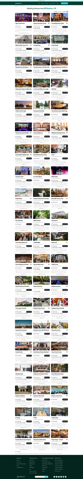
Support (43, 471)
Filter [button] (56, 11)
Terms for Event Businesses (21, 463)
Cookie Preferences (20, 467)
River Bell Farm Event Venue (40, 154)
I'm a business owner (41, 0)
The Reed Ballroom (38, 133)
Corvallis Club (36, 45)
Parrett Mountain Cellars (57, 374)
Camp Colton (54, 417)
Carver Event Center (56, 352)
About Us (18, 460)
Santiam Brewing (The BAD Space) (24, 133)
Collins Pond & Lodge (20, 111)
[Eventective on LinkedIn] (65, 477)
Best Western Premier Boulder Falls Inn (42, 352)
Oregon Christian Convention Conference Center (63, 67)
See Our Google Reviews (59, 460)
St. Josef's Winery (37, 176)
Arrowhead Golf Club (38, 111)
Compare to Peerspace (58, 467)
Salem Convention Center (39, 23)
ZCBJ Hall (53, 89)
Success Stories (44, 467)
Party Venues (31, 460)
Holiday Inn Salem (55, 286)
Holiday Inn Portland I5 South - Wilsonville (43, 374)
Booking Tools (44, 465)
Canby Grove (54, 264)
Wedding (42, 3)
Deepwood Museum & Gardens (41, 198)
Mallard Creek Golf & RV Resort (41, 330)
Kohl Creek (54, 242)
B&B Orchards (37, 220)
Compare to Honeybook (59, 465)
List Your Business (52, 3)
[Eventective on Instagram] (56, 477)
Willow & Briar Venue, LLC (21, 45)
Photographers (31, 467)
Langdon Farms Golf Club (57, 308)
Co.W (52, 154)
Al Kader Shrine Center (39, 308)
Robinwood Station (20, 396)
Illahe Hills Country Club (57, 198)
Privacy (18, 465)
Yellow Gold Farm (37, 286)
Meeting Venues (32, 463)
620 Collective (19, 220)
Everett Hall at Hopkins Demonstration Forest (26, 154)
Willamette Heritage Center (58, 133)
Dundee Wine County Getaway (23, 439)
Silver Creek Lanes (20, 23)
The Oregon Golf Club (20, 308)
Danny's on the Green (56, 396)
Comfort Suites (19, 352)
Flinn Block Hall (19, 374)
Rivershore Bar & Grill (38, 396)
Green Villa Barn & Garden (22, 264)
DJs (30, 469)
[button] (67, 12)
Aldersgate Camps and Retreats (23, 89)
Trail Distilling (36, 242)
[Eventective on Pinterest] (59, 477)
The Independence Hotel (57, 23)
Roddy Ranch (18, 198)
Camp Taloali (54, 45)
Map (64, 11)
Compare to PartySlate (58, 469)
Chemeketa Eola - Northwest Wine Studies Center (45, 67)
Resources (44, 469)
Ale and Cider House (38, 264)
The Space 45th (19, 176)
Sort (60, 11)
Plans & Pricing (44, 460)
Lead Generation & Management (47, 463)
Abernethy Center (55, 330)
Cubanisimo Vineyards (21, 330)
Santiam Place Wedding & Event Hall (24, 67)
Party (39, 3)
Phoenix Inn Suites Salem (39, 439)
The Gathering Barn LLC (21, 242)
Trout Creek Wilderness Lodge (40, 89)
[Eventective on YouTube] (63, 477)
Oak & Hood (54, 220)
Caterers (30, 465)
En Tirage (17, 417)
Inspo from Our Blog (32, 471)
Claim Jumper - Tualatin (57, 439)
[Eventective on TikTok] (61, 477)
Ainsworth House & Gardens (22, 286)
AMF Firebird (54, 176)
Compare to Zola (57, 471)
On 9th (35, 417)
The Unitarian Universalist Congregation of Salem (63, 111)
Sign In (57, 3)
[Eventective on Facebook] (54, 477)
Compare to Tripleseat (58, 463)
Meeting (46, 3)
